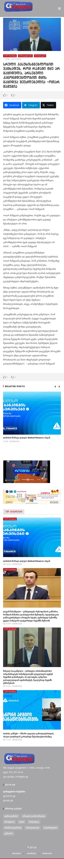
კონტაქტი (47, 853)
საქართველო (50, 827)
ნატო (21, 822)
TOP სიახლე (10, 56)
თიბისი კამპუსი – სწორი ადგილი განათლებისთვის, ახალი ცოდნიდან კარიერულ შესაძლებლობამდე (28, 735)
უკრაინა (9, 833)
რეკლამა (31, 853)
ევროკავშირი (11, 816)
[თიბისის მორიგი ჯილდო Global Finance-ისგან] (32, 413)
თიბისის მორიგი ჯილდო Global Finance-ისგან (26, 437)
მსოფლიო (10, 822)
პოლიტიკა (34, 822)
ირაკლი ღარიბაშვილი (34, 816)
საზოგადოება (25, 56)
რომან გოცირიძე (13, 827)
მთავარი (16, 853)
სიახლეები (40, 56)
